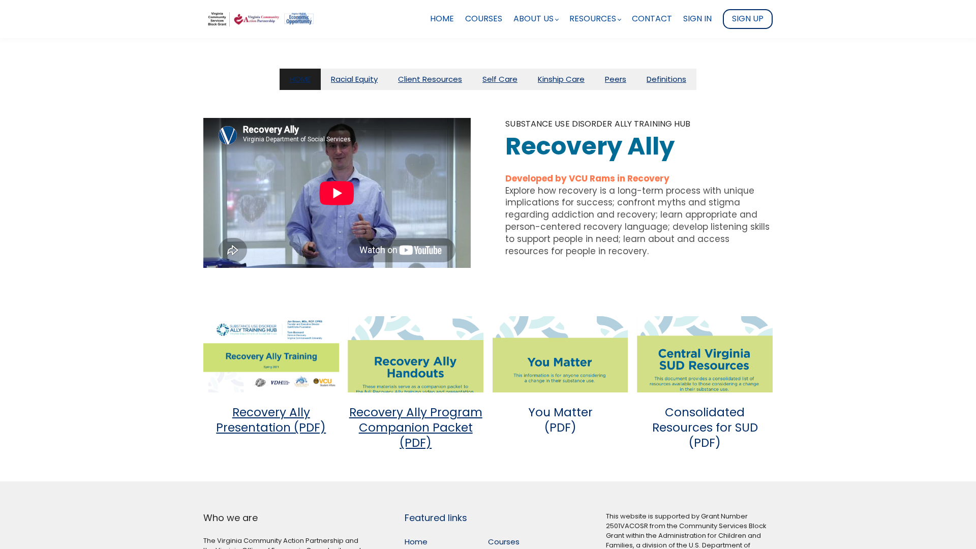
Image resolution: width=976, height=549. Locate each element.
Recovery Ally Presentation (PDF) (271, 420)
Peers (615, 79)
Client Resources (430, 79)
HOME (300, 79)
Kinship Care (561, 79)
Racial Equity (354, 79)
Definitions (666, 79)
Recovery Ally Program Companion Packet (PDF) (415, 427)
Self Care (499, 79)
